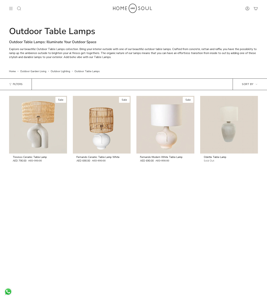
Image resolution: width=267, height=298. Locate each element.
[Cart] (256, 8)
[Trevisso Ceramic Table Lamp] (38, 125)
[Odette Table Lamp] (229, 125)
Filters (18, 84)
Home (12, 71)
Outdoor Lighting (60, 71)
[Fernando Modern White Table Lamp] (165, 125)
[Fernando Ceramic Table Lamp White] (102, 125)
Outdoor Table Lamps (87, 71)
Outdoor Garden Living (33, 71)
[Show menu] (11, 8)
